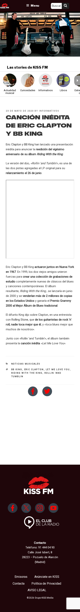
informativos (49, 111)
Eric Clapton (13, 144)
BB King (29, 144)
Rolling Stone (19, 319)
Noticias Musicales (25, 364)
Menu (35, 5)
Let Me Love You (58, 369)
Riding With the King (27, 373)
